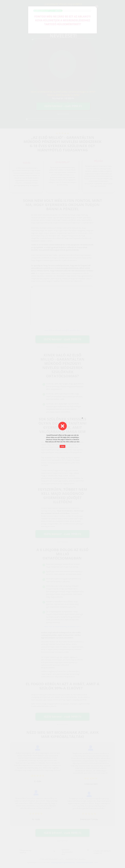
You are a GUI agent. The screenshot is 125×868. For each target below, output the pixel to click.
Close (62, 446)
